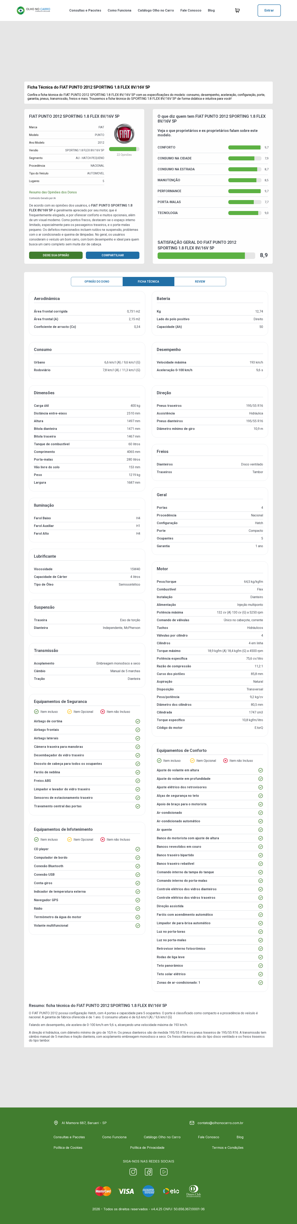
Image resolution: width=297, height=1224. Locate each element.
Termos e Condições (227, 1148)
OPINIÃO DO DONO (96, 281)
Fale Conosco (190, 10)
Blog (211, 10)
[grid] (148, 644)
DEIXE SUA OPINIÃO (56, 255)
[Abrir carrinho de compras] (237, 10)
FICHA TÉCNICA (148, 281)
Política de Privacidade (147, 1148)
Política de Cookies (68, 1148)
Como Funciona (119, 10)
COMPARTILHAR (113, 255)
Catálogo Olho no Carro (156, 10)
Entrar (269, 10)
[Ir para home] (33, 10)
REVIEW (200, 281)
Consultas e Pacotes (85, 10)
